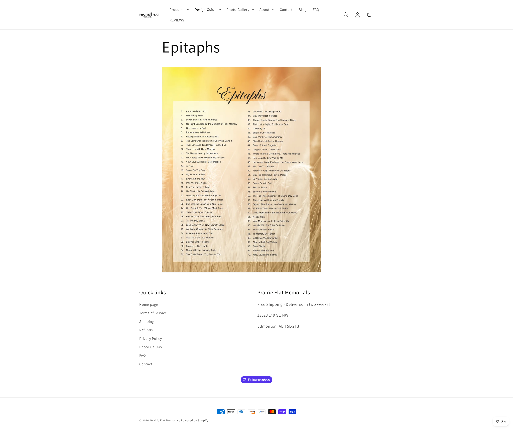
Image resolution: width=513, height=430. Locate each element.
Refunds (146, 329)
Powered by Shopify (194, 420)
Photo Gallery (150, 346)
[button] (179, 9)
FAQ (142, 355)
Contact (145, 363)
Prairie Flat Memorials (165, 420)
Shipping (146, 321)
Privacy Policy (150, 338)
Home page (148, 304)
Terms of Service (153, 312)
